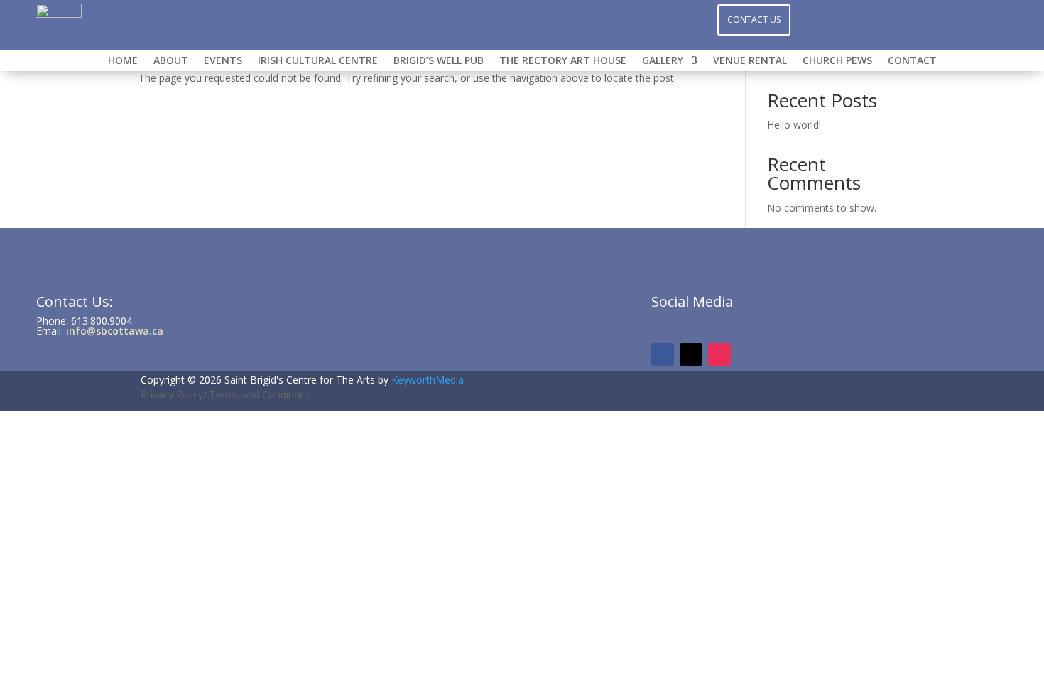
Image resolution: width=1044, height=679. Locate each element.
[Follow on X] (550, 18)
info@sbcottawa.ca (114, 330)
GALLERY (662, 61)
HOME (123, 61)
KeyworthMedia (427, 379)
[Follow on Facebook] (493, 18)
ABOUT (170, 61)
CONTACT (912, 61)
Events (223, 61)
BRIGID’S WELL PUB (438, 61)
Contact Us (754, 19)
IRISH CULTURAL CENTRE (318, 61)
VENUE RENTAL (750, 61)
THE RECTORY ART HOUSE (562, 61)
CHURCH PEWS (837, 61)
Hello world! (794, 124)
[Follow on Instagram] (522, 18)
